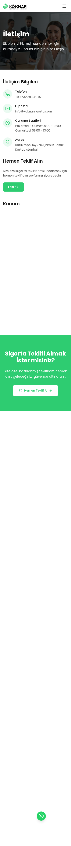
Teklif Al (13, 187)
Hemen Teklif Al (36, 390)
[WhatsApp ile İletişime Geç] (41, 816)
